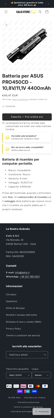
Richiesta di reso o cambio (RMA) (23, 321)
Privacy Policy (13, 328)
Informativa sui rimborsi (35, 398)
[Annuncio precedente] (5, 4)
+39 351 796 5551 (30, 276)
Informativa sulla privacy (29, 402)
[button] (6, 11)
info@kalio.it (22, 272)
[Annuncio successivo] (48, 4)
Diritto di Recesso (15, 308)
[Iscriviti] (44, 354)
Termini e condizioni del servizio (23, 335)
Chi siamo (11, 294)
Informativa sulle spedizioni (23, 411)
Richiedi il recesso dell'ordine (21, 315)
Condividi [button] (10, 106)
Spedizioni (11, 301)
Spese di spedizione (20, 99)
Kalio (18, 398)
